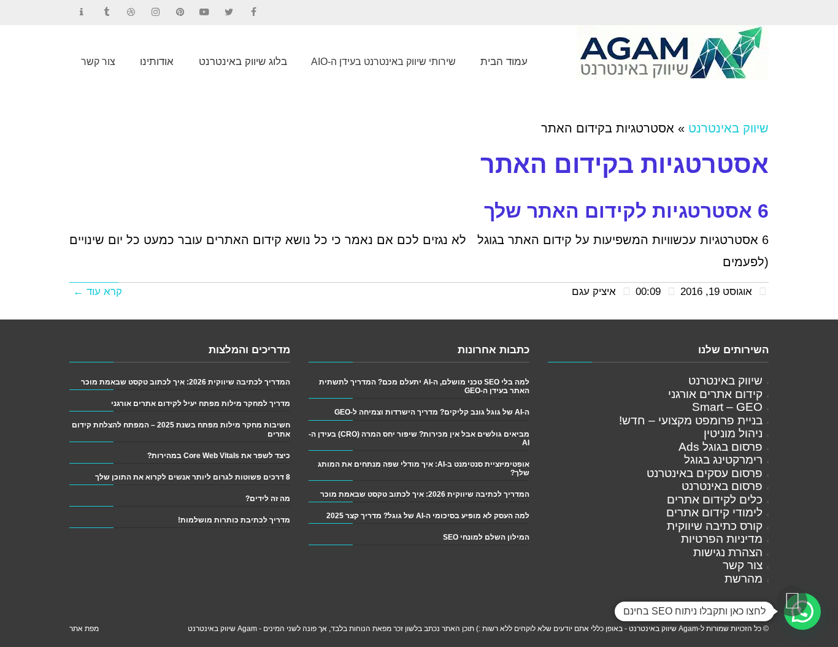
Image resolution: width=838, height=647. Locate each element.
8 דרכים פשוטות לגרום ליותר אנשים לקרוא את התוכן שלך (192, 477)
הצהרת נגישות (728, 552)
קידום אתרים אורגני (715, 394)
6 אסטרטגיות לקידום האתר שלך (626, 211)
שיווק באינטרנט (728, 128)
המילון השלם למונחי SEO (486, 537)
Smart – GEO (727, 406)
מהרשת (744, 578)
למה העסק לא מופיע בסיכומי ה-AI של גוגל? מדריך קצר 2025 (427, 515)
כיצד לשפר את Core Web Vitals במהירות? (218, 455)
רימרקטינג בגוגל (723, 459)
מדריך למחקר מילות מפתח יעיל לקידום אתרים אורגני (200, 403)
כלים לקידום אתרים (715, 499)
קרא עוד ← (97, 291)
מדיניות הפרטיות (722, 538)
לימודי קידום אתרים (714, 512)
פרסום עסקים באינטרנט (705, 473)
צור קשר (743, 565)
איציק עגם (594, 291)
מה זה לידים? (267, 498)
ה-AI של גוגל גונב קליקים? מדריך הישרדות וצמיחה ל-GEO (431, 412)
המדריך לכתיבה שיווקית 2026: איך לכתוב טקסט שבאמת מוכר (424, 494)
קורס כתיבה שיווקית (715, 525)
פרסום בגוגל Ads (720, 446)
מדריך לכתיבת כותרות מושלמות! (234, 520)
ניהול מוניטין (733, 433)
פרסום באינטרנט (722, 486)
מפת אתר (84, 628)
